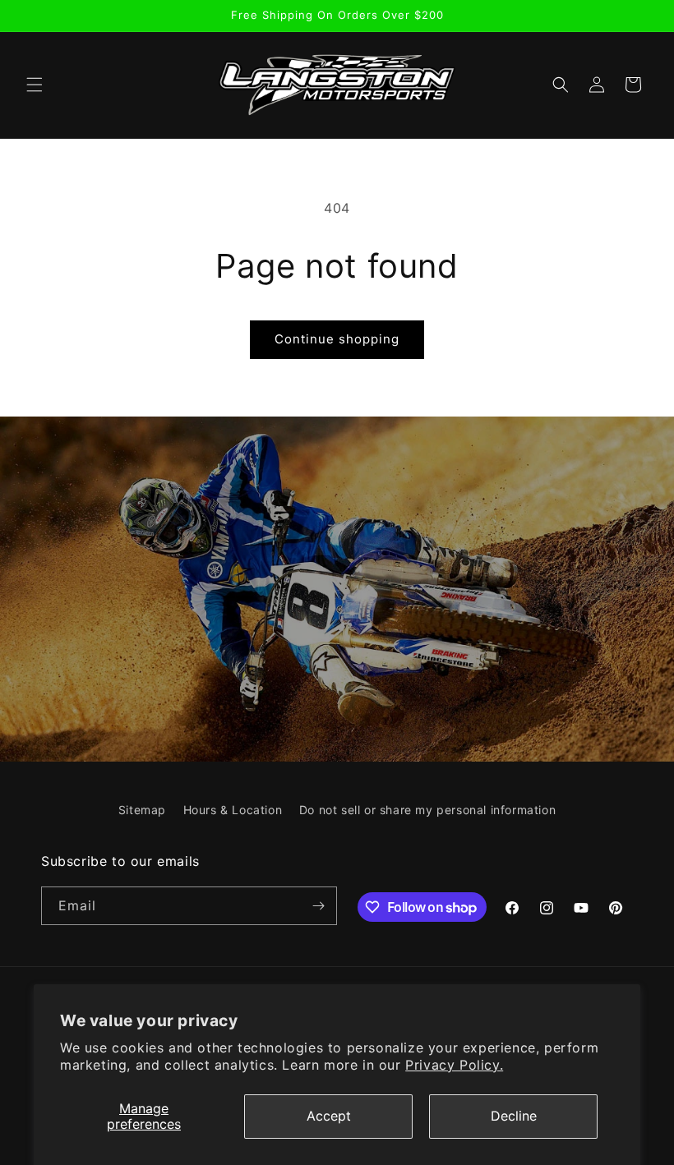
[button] (34, 85)
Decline (514, 1115)
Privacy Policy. (454, 1065)
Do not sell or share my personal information (427, 810)
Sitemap (142, 810)
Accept (329, 1115)
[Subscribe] (318, 905)
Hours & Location (233, 810)
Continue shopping (337, 339)
